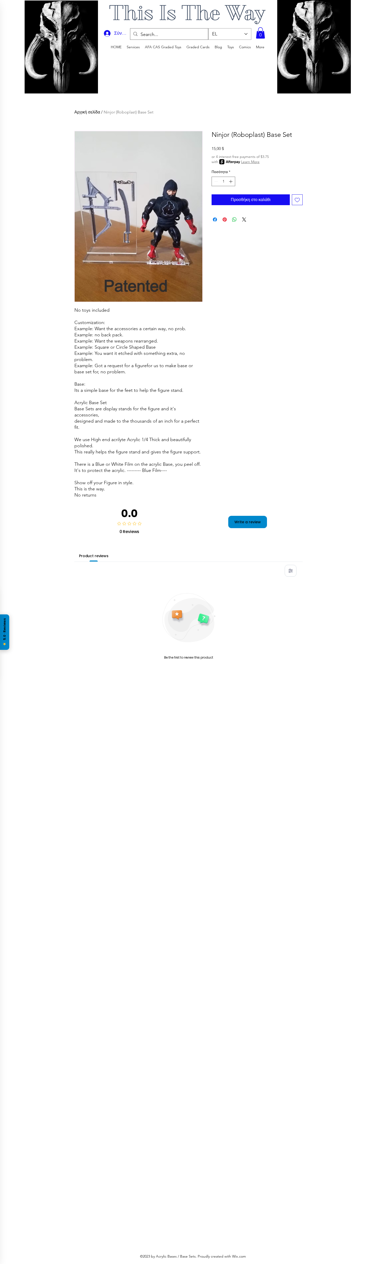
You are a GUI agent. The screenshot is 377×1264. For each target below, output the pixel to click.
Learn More (250, 161)
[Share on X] (244, 219)
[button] (260, 33)
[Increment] (231, 181)
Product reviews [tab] (93, 555)
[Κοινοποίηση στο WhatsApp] (234, 219)
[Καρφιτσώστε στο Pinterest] (225, 219)
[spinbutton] (223, 181)
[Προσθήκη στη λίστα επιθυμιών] (297, 199)
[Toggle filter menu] (290, 571)
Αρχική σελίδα (87, 112)
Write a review (247, 522)
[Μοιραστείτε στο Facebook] (215, 219)
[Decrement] (215, 181)
